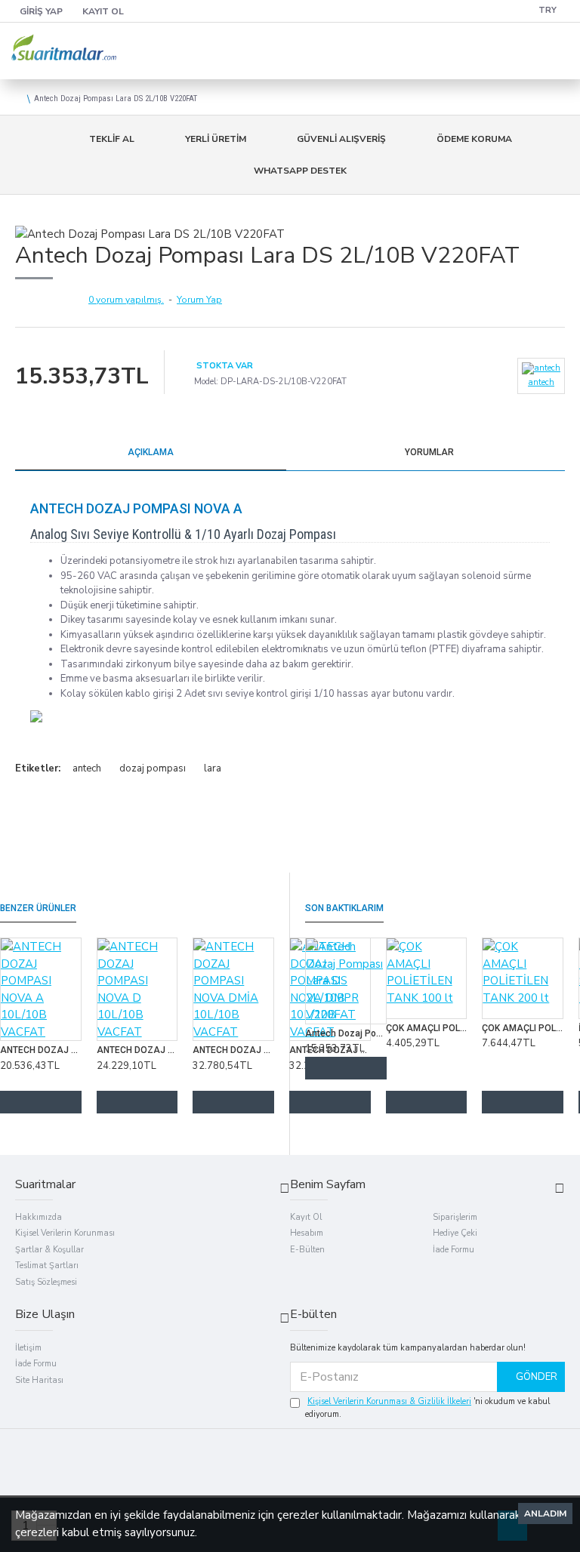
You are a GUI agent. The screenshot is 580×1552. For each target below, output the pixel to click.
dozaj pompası (152, 768)
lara (212, 768)
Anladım (545, 1513)
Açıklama (151, 452)
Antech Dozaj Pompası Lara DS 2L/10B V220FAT (346, 1033)
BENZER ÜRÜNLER (38, 908)
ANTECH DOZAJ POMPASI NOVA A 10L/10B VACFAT (41, 1050)
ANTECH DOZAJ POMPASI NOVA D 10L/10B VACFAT (137, 1050)
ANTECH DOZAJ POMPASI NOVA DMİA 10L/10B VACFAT (233, 1050)
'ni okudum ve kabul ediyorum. (427, 1408)
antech (86, 768)
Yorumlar (429, 452)
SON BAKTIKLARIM (344, 908)
